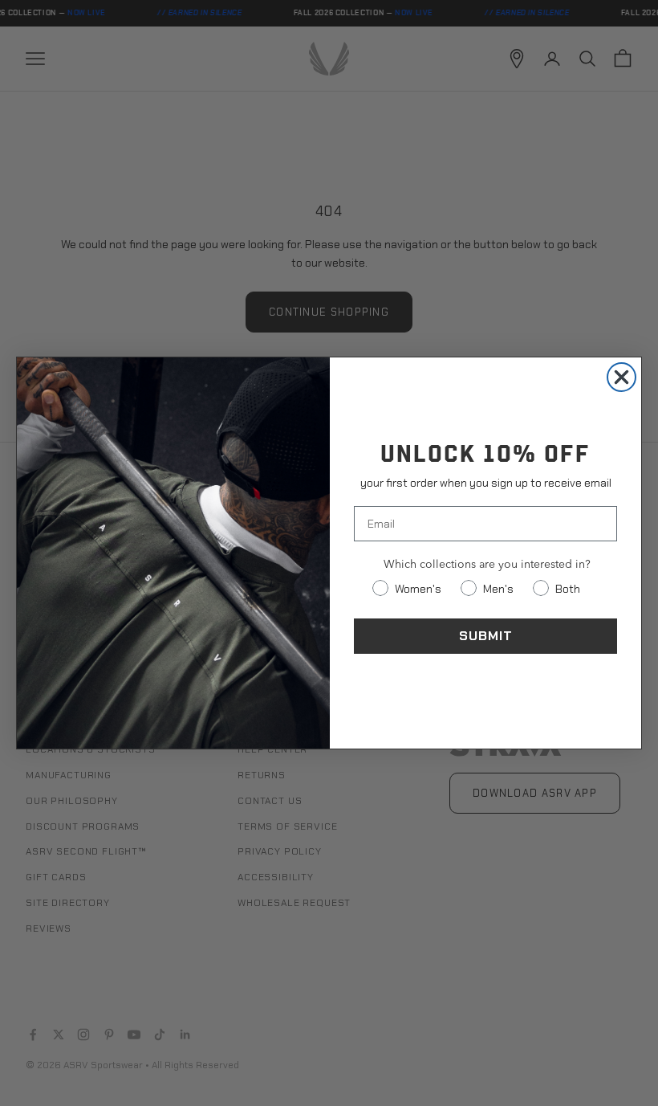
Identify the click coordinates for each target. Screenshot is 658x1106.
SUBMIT (486, 635)
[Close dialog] (621, 377)
